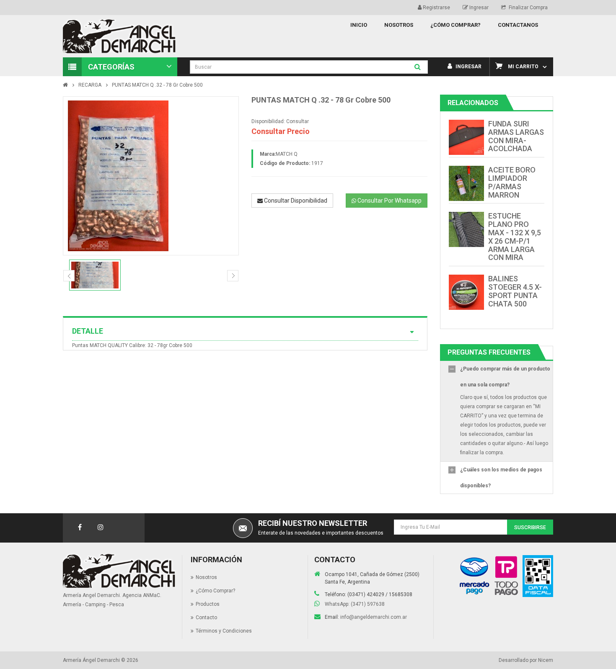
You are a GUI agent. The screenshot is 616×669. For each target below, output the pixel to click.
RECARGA (89, 85)
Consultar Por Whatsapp (389, 200)
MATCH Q (287, 154)
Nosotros (206, 577)
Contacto (206, 617)
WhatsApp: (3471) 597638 (355, 604)
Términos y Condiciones (224, 631)
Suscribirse (530, 527)
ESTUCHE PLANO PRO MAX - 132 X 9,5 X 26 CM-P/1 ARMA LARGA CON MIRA (514, 236)
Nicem (545, 660)
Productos (208, 604)
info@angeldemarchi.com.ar (373, 617)
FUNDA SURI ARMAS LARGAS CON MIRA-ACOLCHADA (516, 136)
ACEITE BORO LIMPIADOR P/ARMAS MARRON (512, 182)
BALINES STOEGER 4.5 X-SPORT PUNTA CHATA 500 (515, 291)
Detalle (87, 331)
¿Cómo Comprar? (215, 591)
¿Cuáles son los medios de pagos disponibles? (501, 478)
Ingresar (478, 7)
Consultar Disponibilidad (295, 200)
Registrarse (436, 7)
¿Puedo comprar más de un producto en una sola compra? (505, 377)
